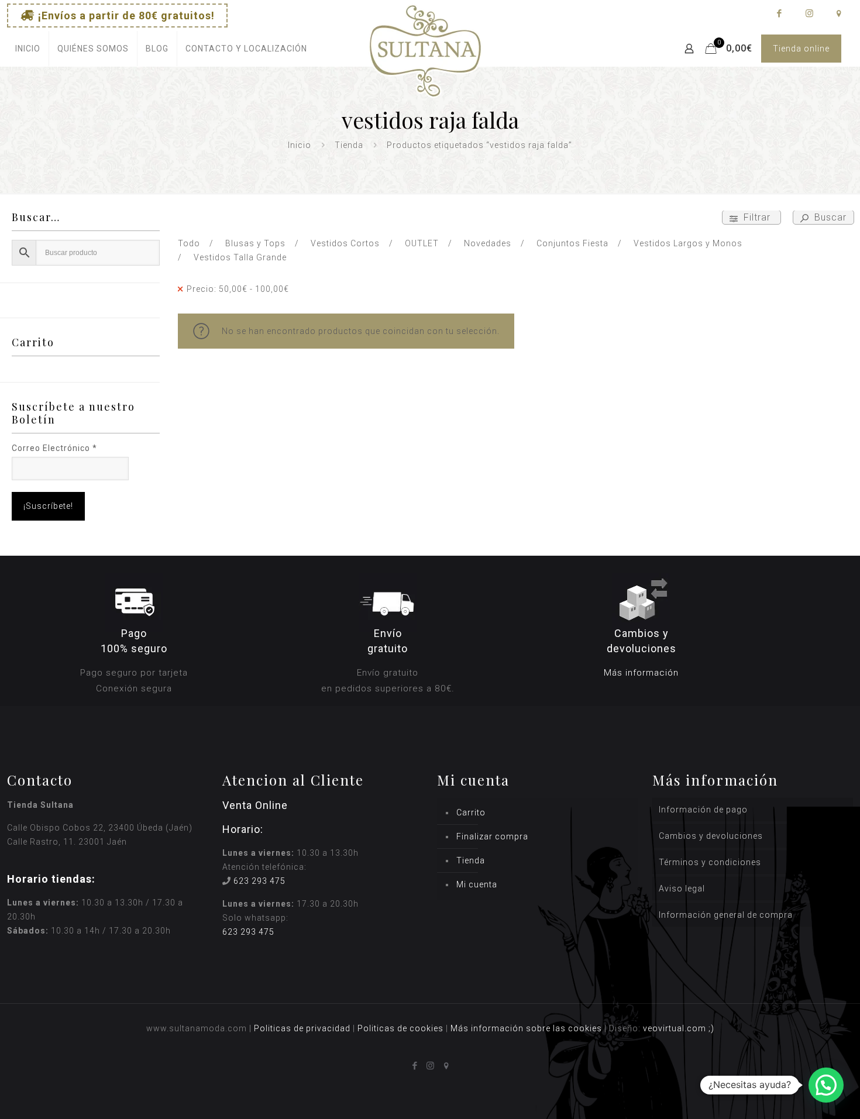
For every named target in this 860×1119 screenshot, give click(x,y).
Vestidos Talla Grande (240, 257)
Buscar (829, 217)
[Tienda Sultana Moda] (425, 64)
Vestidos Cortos (345, 243)
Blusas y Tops (255, 243)
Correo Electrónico (54, 448)
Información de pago (703, 809)
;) (711, 1028)
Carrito (471, 812)
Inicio (299, 145)
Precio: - (238, 289)
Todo (189, 243)
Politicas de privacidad (302, 1028)
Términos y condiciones (710, 862)
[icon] (839, 13)
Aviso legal (682, 888)
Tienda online (801, 48)
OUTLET (422, 243)
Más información (641, 672)
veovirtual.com (675, 1028)
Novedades (487, 243)
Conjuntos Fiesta (572, 243)
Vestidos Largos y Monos (688, 243)
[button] (826, 1085)
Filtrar (757, 217)
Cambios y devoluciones (711, 836)
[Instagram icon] (809, 13)
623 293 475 (259, 881)
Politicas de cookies (400, 1028)
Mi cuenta (476, 884)
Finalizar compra (492, 836)
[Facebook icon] (779, 13)
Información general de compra (726, 915)
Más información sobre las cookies (526, 1028)
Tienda (349, 145)
